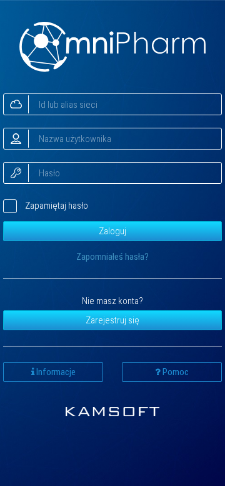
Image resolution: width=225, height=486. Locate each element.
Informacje (55, 372)
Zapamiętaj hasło (56, 205)
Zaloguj (112, 231)
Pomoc (175, 372)
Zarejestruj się (112, 320)
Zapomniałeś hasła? (112, 256)
